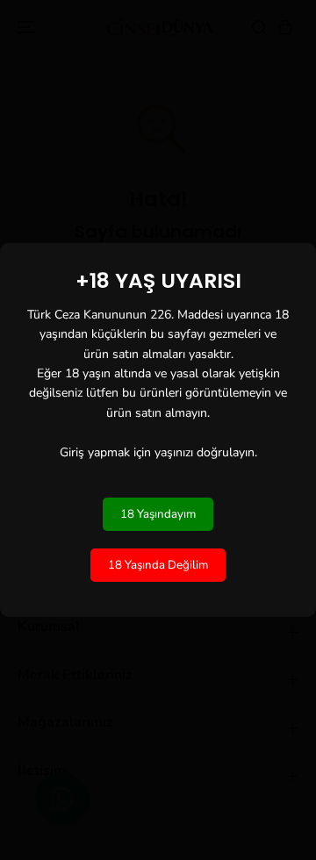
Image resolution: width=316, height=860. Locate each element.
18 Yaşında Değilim (158, 565)
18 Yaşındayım (158, 514)
